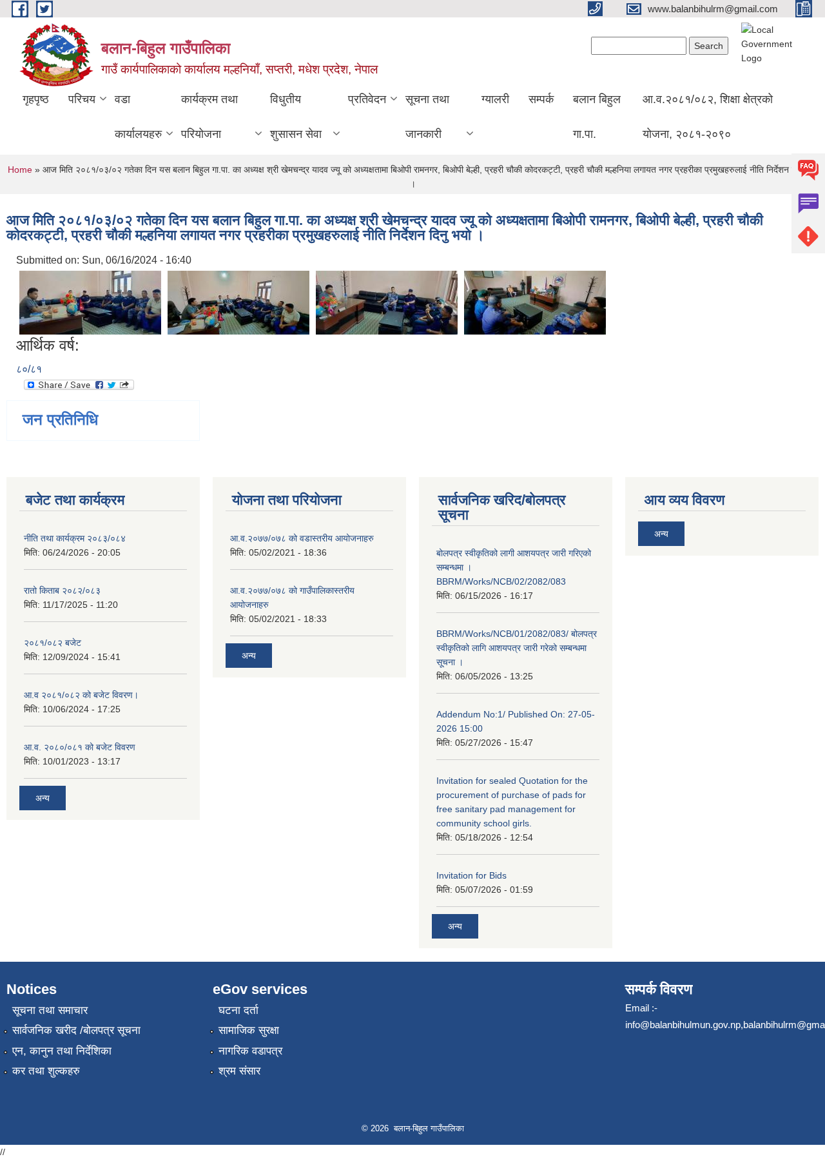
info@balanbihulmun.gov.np (683, 1024)
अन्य (42, 798)
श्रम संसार (239, 1071)
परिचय (81, 99)
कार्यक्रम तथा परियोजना (209, 117)
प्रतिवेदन (367, 99)
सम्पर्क (541, 99)
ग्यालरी (495, 99)
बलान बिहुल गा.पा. (597, 117)
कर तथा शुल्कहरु (46, 1071)
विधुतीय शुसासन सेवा (296, 117)
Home (20, 169)
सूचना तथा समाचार (50, 1010)
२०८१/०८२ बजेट (52, 643)
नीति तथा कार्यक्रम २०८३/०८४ (75, 538)
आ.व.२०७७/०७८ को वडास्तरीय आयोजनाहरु (302, 538)
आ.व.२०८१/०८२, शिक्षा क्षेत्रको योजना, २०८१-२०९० (708, 117)
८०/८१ (29, 369)
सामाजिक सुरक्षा (248, 1030)
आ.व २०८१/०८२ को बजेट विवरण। (81, 695)
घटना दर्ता (238, 1010)
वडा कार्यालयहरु (138, 117)
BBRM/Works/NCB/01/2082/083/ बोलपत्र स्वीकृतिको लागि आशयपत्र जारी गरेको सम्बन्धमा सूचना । (516, 647)
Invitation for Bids (471, 875)
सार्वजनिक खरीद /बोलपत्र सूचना (76, 1030)
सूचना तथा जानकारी (427, 117)
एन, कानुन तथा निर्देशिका (62, 1051)
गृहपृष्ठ (36, 99)
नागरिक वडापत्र (250, 1051)
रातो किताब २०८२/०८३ (62, 590)
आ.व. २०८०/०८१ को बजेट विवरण (79, 747)
